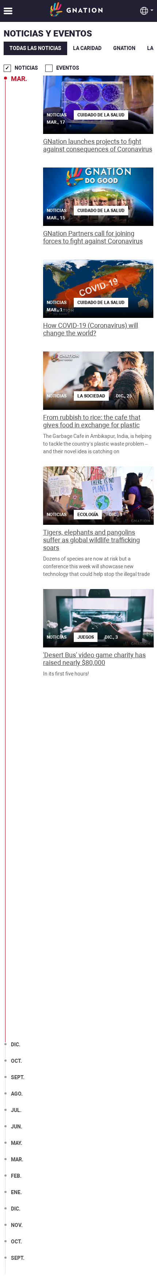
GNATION (124, 48)
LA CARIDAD (87, 48)
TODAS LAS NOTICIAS (35, 48)
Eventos (67, 68)
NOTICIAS (26, 68)
